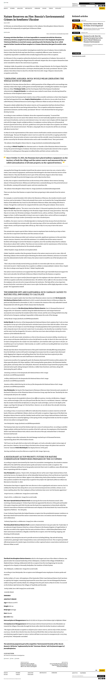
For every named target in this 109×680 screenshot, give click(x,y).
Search (102, 8)
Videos (51, 8)
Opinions (37, 8)
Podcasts (58, 8)
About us (75, 672)
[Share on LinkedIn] (17, 658)
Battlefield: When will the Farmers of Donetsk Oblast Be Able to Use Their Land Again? (29, 665)
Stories (12, 8)
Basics (6, 8)
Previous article (25, 662)
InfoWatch (28, 8)
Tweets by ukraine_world (78, 56)
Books (44, 8)
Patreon (92, 3)
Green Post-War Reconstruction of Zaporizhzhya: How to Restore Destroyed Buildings (59, 665)
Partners (83, 672)
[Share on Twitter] (12, 658)
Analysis (20, 8)
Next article (65, 662)
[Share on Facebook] (6, 658)
